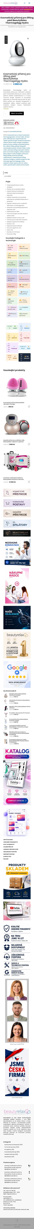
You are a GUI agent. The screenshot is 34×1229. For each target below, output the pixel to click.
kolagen (19, 142)
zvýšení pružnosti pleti (22, 165)
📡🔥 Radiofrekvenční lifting (12, 255)
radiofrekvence (7, 157)
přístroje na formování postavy (20, 1132)
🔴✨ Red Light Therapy (23, 285)
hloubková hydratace (24, 140)
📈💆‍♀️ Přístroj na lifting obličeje (23, 292)
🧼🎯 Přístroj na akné (12, 314)
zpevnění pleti (12, 165)
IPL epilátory (8, 1149)
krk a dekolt (6, 146)
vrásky (23, 161)
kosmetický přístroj (23, 144)
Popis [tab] (6, 173)
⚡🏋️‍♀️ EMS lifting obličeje (11, 263)
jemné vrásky (12, 142)
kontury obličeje (12, 144)
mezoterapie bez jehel (9, 148)
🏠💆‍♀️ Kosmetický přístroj (11, 301)
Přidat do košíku (17, 113)
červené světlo (20, 137)
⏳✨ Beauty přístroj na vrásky (11, 292)
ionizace (5, 142)
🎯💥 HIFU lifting (23, 255)
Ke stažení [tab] (7, 176)
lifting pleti (22, 146)
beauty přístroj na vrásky (14, 135)
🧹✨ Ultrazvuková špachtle (11, 278)
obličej (21, 152)
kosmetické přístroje (10, 25)
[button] (28, 38)
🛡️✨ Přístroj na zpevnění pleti (12, 308)
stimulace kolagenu (9, 159)
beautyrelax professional (12, 1144)
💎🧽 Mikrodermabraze (24, 278)
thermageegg (16, 161)
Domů (2, 25)
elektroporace (11, 139)
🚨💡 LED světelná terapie (23, 247)
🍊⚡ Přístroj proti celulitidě (23, 301)
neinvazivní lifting (12, 150)
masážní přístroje (8, 1134)
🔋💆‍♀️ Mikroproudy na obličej (23, 263)
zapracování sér (18, 163)
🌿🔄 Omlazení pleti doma (23, 314)
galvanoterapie (12, 140)
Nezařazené (8, 1156)
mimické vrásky (21, 148)
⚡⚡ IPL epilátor (10, 271)
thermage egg (7, 161)
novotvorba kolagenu (12, 152)
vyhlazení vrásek (8, 163)
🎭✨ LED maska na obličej (10, 247)
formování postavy (10, 1147)
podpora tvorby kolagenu (14, 153)
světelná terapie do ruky (22, 159)
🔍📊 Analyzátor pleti (23, 308)
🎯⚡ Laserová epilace (23, 271)
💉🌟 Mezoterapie (11, 285)
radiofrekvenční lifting (19, 157)
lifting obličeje (15, 146)
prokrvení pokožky (17, 155)
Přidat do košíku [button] (29, 406)
